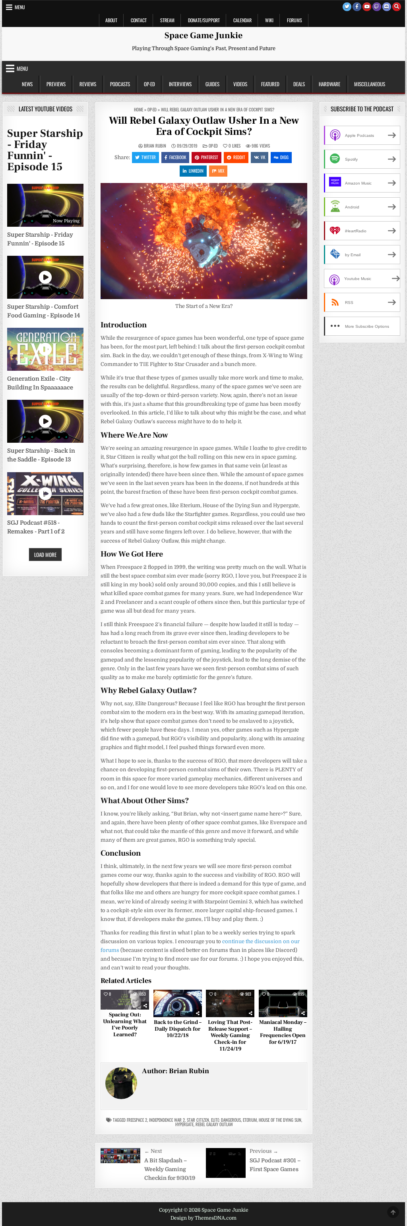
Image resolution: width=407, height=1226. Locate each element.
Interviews (180, 84)
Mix (221, 170)
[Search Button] (396, 6)
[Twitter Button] (347, 6)
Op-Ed (149, 84)
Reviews (87, 84)
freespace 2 (137, 1120)
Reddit (239, 157)
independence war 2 (167, 1120)
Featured (270, 84)
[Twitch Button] (376, 6)
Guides (212, 84)
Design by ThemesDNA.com (203, 1218)
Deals (299, 84)
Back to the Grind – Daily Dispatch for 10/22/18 (178, 1029)
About (111, 20)
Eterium (250, 1120)
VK (263, 157)
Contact (139, 20)
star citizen (198, 1120)
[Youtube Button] (366, 6)
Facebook (177, 157)
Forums (294, 20)
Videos (240, 84)
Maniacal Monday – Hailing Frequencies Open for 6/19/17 (282, 1032)
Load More (45, 555)
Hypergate (184, 1124)
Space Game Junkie (203, 35)
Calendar (242, 20)
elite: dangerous (226, 1120)
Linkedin (196, 170)
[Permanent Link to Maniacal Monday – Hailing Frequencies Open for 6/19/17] (283, 1003)
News (27, 84)
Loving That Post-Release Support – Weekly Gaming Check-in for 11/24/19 (230, 1036)
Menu (20, 7)
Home (138, 109)
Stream (167, 20)
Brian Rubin (155, 146)
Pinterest (209, 157)
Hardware (329, 84)
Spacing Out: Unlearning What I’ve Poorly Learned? (125, 1024)
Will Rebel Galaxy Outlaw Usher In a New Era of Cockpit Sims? (204, 126)
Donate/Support (204, 20)
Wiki (269, 20)
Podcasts (120, 84)
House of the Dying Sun (280, 1120)
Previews (56, 84)
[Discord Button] (386, 6)
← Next (153, 1151)
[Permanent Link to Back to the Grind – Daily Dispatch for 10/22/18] (177, 1003)
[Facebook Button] (357, 6)
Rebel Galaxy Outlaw (214, 1124)
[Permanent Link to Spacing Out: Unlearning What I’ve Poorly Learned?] (125, 1000)
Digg (284, 157)
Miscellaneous (369, 84)
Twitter (148, 157)
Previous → (264, 1151)
